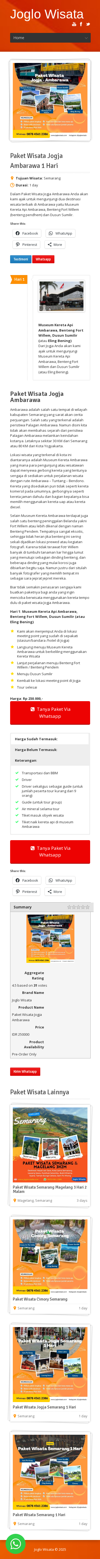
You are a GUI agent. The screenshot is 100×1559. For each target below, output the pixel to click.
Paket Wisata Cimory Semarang (40, 1299)
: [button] (36, 749)
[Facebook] (81, 24)
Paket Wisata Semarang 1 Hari (39, 1514)
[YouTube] (74, 24)
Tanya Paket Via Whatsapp (53, 712)
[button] (50, 739)
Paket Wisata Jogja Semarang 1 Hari (44, 1407)
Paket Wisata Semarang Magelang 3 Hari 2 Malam (50, 1189)
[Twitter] (88, 24)
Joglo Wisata (47, 13)
